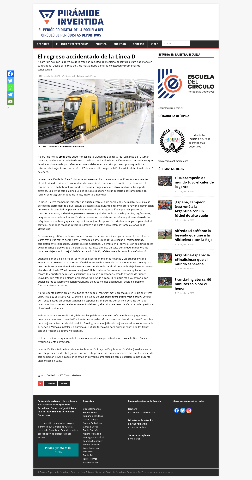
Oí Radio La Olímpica (173, 116)
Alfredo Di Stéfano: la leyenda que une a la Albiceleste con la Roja (194, 235)
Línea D (50, 383)
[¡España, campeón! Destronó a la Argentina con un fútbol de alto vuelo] (165, 208)
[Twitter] (10, 80)
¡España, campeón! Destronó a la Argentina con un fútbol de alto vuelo (191, 209)
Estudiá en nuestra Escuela (179, 54)
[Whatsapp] (10, 87)
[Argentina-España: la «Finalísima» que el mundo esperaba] (165, 261)
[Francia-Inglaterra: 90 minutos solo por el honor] (165, 285)
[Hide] (8, 108)
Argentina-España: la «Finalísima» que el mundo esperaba (192, 259)
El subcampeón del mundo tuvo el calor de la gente (194, 182)
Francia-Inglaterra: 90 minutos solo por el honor (193, 284)
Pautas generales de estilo (58, 450)
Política (101, 44)
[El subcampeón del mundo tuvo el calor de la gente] (165, 184)
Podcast (138, 44)
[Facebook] (10, 73)
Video (154, 44)
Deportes (43, 44)
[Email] (10, 101)
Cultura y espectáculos (72, 44)
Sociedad (120, 44)
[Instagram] (189, 410)
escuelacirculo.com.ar (170, 108)
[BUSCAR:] (176, 43)
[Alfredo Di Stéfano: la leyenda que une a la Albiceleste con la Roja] (165, 237)
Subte (64, 383)
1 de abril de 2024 (51, 76)
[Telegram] (10, 94)
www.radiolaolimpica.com (173, 161)
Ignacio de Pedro (88, 76)
